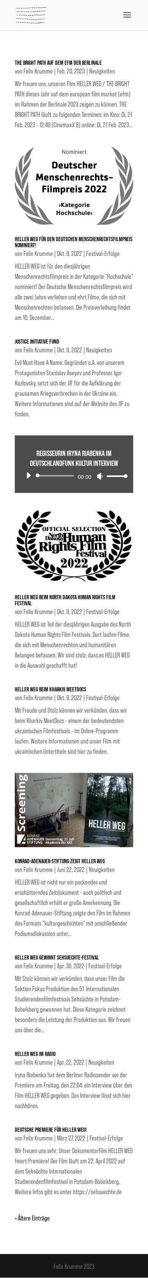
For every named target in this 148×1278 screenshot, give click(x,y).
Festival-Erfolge (103, 253)
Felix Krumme (38, 71)
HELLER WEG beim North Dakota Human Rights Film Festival (65, 600)
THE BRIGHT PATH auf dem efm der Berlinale (58, 63)
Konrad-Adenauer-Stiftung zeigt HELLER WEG (60, 861)
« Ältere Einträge (32, 1218)
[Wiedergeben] (28, 475)
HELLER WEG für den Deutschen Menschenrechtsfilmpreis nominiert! (73, 242)
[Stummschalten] (99, 476)
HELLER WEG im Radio (35, 1054)
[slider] (115, 476)
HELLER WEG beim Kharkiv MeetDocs (50, 689)
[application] (74, 476)
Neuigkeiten (102, 71)
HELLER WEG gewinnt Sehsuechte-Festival (57, 957)
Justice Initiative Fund (37, 341)
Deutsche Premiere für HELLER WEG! (51, 1130)
